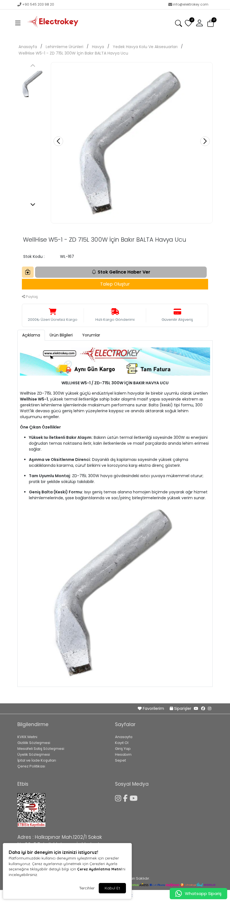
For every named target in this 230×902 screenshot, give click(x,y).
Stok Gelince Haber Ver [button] (124, 272)
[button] (18, 23)
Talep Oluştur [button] (115, 284)
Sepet (120, 760)
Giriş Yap (123, 748)
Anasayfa (28, 47)
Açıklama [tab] (31, 335)
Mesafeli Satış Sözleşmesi (40, 748)
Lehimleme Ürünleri (64, 47)
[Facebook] (126, 797)
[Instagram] (119, 797)
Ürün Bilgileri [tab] (61, 335)
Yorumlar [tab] (91, 335)
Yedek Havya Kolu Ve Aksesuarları (145, 47)
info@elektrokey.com (190, 4)
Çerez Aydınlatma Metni (99, 869)
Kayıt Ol (121, 742)
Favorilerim (153, 708)
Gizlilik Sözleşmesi (33, 742)
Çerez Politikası (31, 766)
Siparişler (182, 708)
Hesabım (123, 754)
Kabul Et (112, 888)
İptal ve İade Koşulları (36, 760)
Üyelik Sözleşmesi (33, 754)
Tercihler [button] (87, 888)
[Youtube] (134, 797)
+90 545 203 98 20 (38, 4)
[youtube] (196, 708)
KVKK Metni (27, 737)
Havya (98, 47)
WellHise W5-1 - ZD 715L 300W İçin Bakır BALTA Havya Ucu (73, 53)
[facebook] (203, 708)
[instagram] (209, 708)
